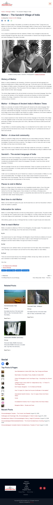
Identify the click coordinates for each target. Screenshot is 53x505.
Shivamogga (25, 270)
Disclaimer (26, 494)
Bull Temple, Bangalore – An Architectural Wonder (28, 386)
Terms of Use (30, 492)
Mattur (3, 270)
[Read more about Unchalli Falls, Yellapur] (38, 297)
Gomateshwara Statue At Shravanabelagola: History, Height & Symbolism (20, 418)
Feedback (26, 488)
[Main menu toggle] (50, 3)
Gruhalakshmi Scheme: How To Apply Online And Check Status (31, 401)
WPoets (32, 502)
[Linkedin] (8, 20)
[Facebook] (2, 20)
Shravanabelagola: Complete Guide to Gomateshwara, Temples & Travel (20, 425)
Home (16, 398)
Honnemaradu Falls (10, 306)
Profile (26, 486)
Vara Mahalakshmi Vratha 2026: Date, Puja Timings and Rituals (31, 371)
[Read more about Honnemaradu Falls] (15, 296)
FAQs (26, 484)
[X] (5, 20)
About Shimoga (7, 267)
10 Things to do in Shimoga (10, 265)
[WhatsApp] (11, 20)
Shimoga (19, 17)
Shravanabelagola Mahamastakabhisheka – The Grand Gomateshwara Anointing (22, 421)
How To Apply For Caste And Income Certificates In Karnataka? (31, 390)
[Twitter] (44, 488)
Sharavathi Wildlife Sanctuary (13, 337)
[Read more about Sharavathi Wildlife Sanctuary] (15, 328)
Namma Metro (26, 483)
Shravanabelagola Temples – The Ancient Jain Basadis (15, 413)
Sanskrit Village (11, 270)
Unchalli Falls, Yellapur (34, 306)
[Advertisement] (26, 461)
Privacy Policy (22, 492)
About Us (26, 481)
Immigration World (26, 489)
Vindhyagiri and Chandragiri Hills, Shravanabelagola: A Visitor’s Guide (19, 416)
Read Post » (7, 318)
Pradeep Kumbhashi (39, 74)
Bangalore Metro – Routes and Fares (24, 405)
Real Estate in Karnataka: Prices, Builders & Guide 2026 (29, 375)
